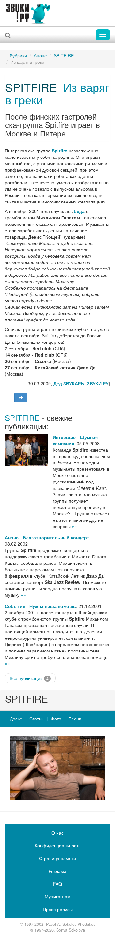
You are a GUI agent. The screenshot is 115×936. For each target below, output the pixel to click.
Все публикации (29, 678)
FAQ (57, 884)
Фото (56, 718)
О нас (57, 832)
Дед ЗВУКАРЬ (68, 383)
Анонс (40, 55)
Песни (74, 718)
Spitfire (59, 150)
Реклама (57, 871)
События (15, 606)
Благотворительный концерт (56, 537)
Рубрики (18, 55)
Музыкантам (58, 896)
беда (79, 211)
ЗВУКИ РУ (98, 383)
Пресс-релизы (58, 909)
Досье (16, 718)
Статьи (36, 718)
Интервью (64, 437)
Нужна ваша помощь (52, 606)
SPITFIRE (64, 55)
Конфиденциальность (57, 845)
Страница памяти (57, 858)
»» (74, 526)
